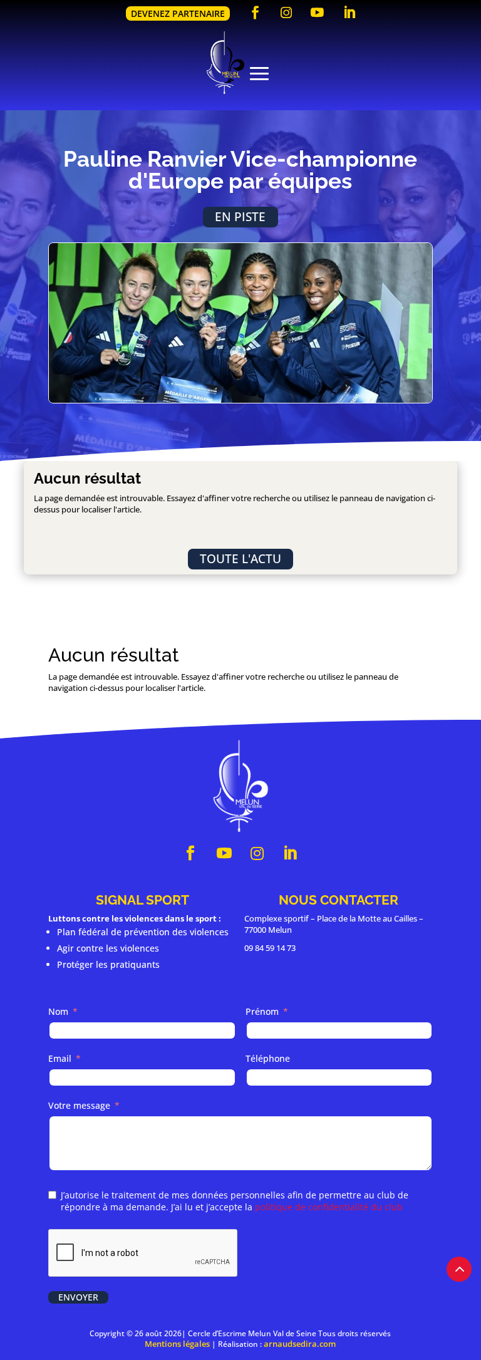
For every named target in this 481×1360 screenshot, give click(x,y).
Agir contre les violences (108, 948)
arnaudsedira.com (300, 1343)
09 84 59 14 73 (270, 947)
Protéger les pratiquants (108, 964)
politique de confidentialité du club (329, 1207)
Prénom (262, 1011)
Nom (58, 1011)
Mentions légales (177, 1343)
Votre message (79, 1105)
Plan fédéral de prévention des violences (143, 932)
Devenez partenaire (178, 13)
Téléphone (268, 1058)
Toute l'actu (240, 558)
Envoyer (78, 1297)
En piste (240, 216)
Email (59, 1058)
